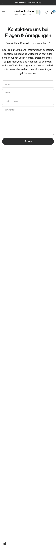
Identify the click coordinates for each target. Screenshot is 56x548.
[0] (51, 12)
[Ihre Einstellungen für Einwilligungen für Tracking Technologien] (4, 543)
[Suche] (47, 12)
